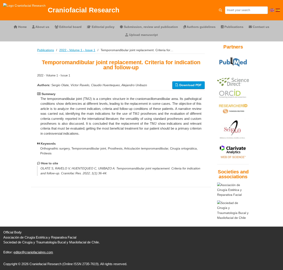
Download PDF (190, 85)
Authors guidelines (201, 27)
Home (22, 27)
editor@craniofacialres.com (33, 252)
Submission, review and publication (150, 27)
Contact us (260, 27)
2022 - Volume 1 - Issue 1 (77, 50)
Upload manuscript (143, 35)
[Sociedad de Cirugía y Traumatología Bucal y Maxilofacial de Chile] (233, 210)
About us (42, 27)
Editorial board (70, 27)
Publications (233, 27)
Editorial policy (103, 27)
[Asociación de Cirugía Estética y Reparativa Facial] (233, 190)
